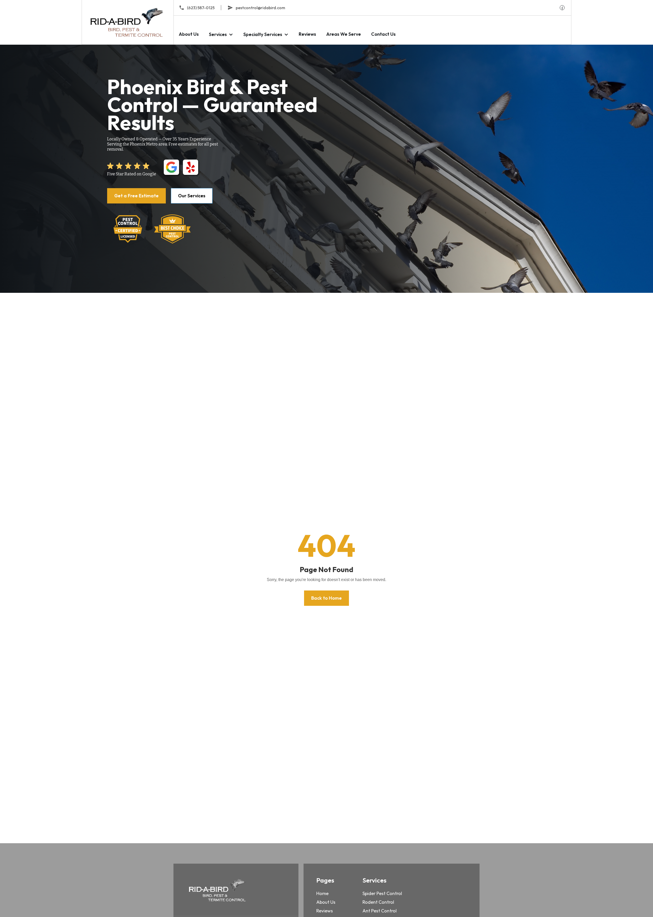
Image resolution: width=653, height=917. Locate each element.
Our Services (191, 196)
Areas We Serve (343, 34)
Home (322, 893)
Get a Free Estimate (136, 196)
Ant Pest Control (379, 911)
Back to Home (326, 598)
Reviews (307, 34)
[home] (127, 22)
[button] (221, 34)
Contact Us (383, 34)
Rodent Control (378, 902)
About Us (189, 34)
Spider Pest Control (382, 893)
